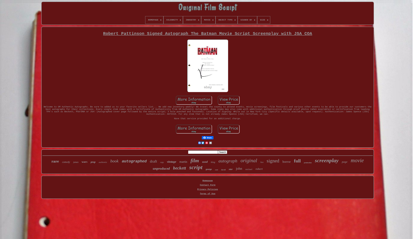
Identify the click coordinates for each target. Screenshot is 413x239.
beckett (179, 168)
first (261, 162)
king (213, 162)
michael (248, 169)
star (231, 169)
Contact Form (207, 185)
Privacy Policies (207, 189)
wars (84, 161)
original (249, 160)
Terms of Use (207, 194)
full (297, 160)
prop (93, 162)
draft (153, 161)
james (75, 162)
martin (183, 161)
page (345, 161)
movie (357, 160)
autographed (134, 161)
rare (55, 161)
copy (162, 162)
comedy (66, 162)
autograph (227, 160)
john (239, 168)
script (195, 167)
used (205, 161)
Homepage (207, 180)
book (114, 161)
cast (216, 170)
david (223, 170)
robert (259, 168)
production (308, 163)
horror (286, 161)
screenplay (327, 160)
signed (273, 160)
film (195, 160)
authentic (103, 162)
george (209, 169)
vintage (171, 161)
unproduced (161, 168)
